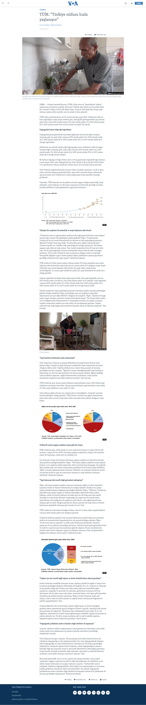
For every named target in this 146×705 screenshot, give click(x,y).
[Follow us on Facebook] (75, 693)
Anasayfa (15, 692)
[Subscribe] (108, 693)
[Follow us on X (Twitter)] (79, 693)
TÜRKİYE (43, 10)
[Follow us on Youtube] (84, 693)
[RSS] (98, 693)
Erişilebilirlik (16, 695)
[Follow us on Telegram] (94, 693)
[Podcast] (103, 693)
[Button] (88, 34)
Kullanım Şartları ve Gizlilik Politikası (24, 699)
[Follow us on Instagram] (89, 693)
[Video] (132, 3)
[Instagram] (126, 3)
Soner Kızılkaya (45, 25)
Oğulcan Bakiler (56, 25)
